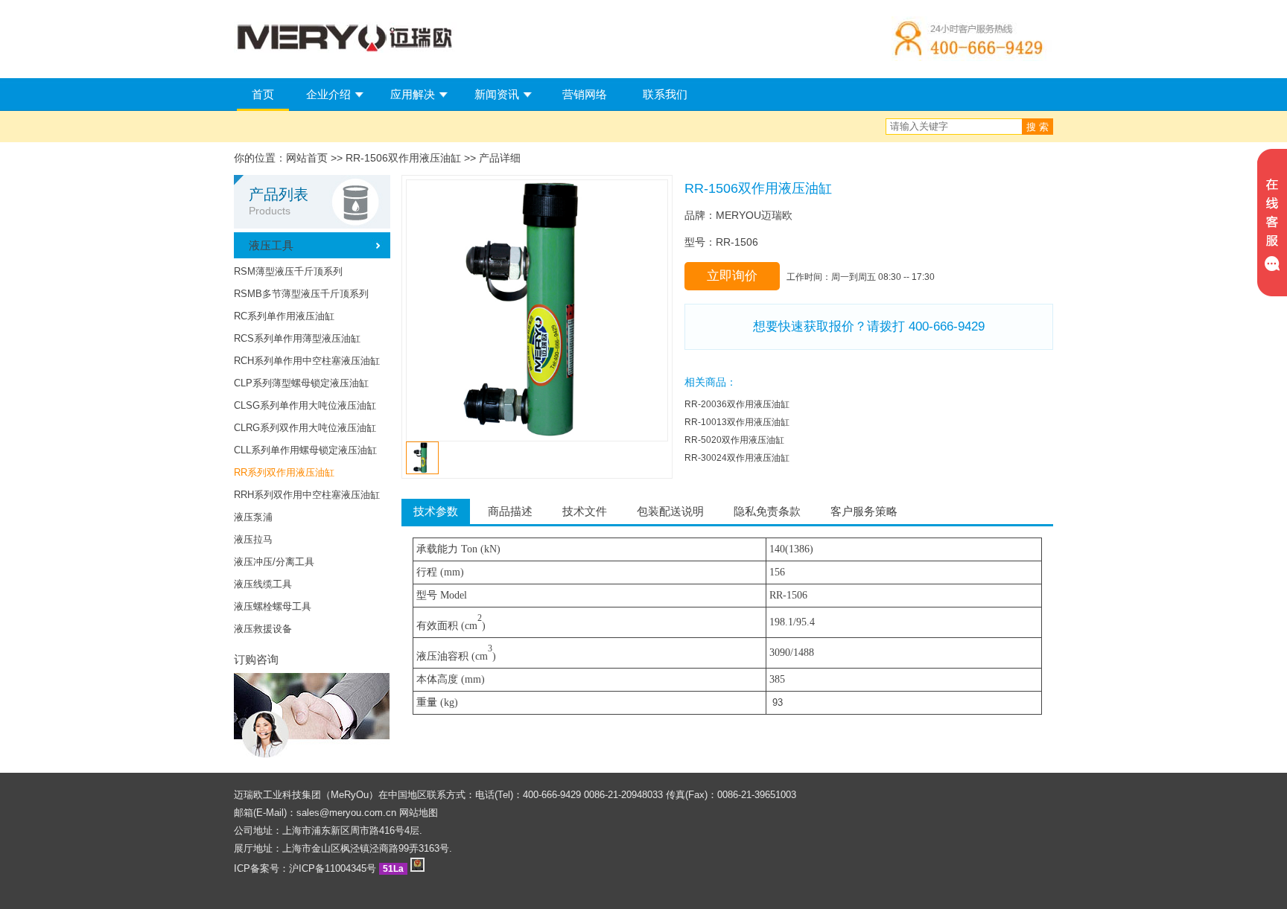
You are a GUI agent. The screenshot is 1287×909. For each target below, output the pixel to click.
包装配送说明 (670, 511)
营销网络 (584, 94)
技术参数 (435, 511)
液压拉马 (253, 539)
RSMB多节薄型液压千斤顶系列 (301, 293)
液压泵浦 (253, 517)
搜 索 (1037, 127)
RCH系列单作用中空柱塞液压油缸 (307, 360)
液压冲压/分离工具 (274, 561)
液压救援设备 (263, 628)
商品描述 (510, 511)
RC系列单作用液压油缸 (284, 316)
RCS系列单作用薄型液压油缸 (297, 338)
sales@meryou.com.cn (346, 812)
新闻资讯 (496, 94)
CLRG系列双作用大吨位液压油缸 (305, 427)
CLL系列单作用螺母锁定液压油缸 (305, 450)
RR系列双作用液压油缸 (284, 472)
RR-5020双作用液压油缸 (734, 440)
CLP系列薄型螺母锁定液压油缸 (301, 383)
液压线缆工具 (263, 584)
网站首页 (307, 158)
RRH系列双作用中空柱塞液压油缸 (307, 494)
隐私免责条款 (767, 511)
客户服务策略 (863, 511)
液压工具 (271, 245)
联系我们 (665, 94)
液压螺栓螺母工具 (272, 606)
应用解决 (412, 94)
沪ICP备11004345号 (332, 868)
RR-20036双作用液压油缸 (736, 404)
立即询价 (732, 276)
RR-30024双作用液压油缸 (736, 458)
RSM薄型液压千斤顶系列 (288, 271)
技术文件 (584, 511)
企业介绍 (328, 94)
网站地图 (418, 812)
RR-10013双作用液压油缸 (736, 422)
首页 (263, 94)
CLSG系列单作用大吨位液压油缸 (305, 405)
